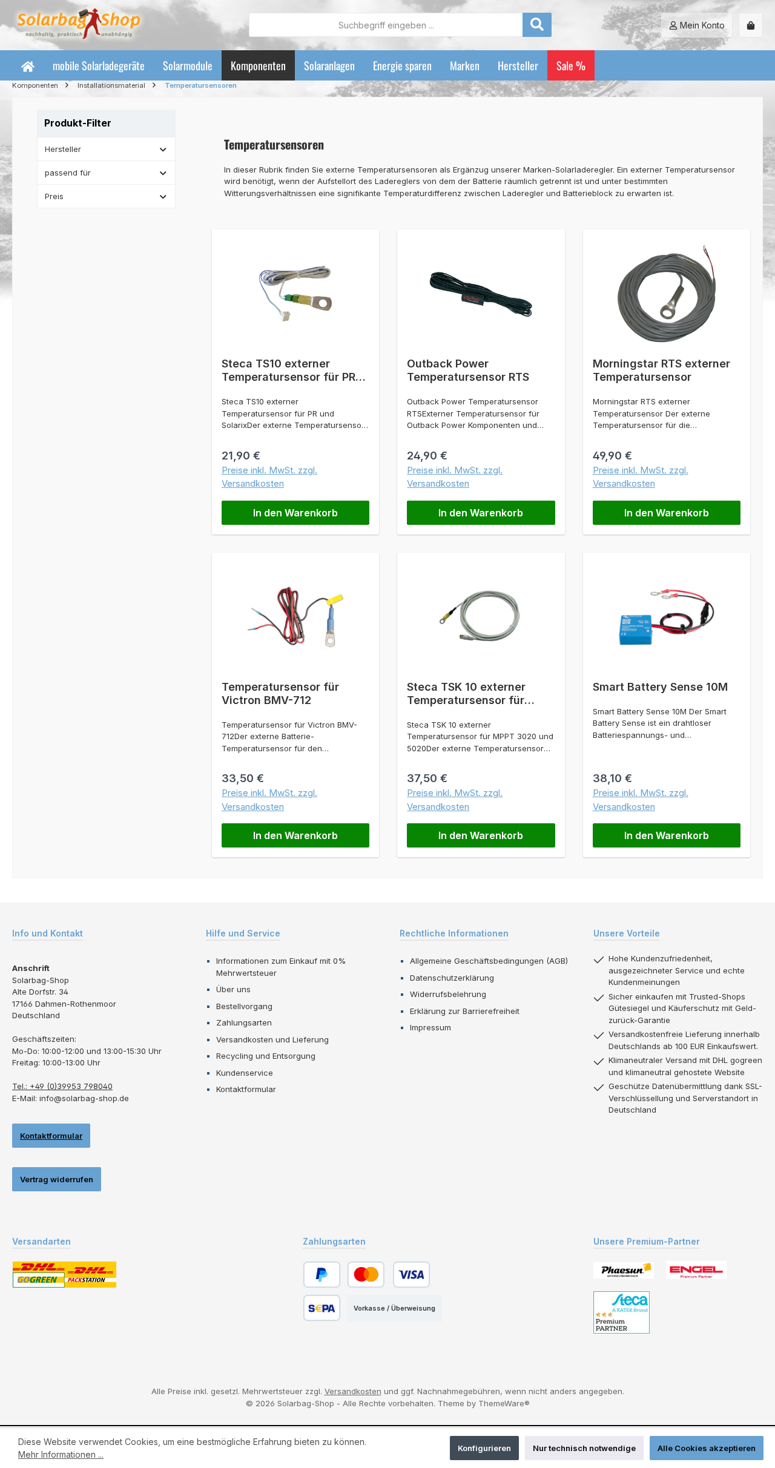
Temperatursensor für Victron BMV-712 (280, 693)
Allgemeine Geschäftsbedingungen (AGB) (489, 961)
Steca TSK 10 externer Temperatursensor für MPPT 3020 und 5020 (466, 693)
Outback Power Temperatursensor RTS (468, 370)
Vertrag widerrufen (56, 1179)
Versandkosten (353, 1391)
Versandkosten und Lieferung (272, 1039)
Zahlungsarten (244, 1022)
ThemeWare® (504, 1403)
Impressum (430, 1027)
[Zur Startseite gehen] (78, 25)
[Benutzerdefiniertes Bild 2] (696, 1270)
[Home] (28, 65)
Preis (54, 196)
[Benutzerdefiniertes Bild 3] (621, 1312)
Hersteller (63, 149)
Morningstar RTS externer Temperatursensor (661, 370)
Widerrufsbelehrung (448, 994)
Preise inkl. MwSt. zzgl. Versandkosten (269, 477)
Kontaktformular (51, 1135)
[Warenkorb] (751, 25)
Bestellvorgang (244, 1006)
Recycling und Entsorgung (265, 1056)
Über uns (233, 989)
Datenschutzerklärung (452, 978)
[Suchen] (537, 25)
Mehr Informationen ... (61, 1454)
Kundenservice (244, 1073)
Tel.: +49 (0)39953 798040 (62, 1086)
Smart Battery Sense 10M (660, 686)
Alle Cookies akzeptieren (707, 1448)
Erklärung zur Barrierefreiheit (464, 1011)
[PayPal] (322, 1274)
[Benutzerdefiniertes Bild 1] (623, 1270)
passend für (68, 172)
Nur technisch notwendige (584, 1448)
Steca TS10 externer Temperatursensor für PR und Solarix (288, 370)
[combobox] (386, 25)
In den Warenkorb (295, 513)
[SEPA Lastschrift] (322, 1308)
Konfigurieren (484, 1448)
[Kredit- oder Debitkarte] (388, 1274)
